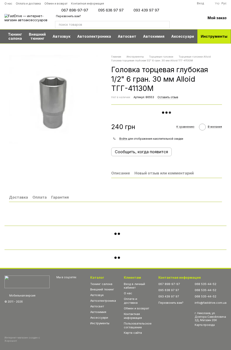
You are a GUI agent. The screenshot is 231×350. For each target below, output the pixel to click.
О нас (8, 3)
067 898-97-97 (74, 10)
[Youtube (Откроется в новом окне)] (170, 3)
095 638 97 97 (111, 10)
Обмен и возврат (55, 3)
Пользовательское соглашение (138, 325)
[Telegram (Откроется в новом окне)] (176, 3)
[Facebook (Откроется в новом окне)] (164, 3)
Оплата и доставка (28, 3)
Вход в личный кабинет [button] (134, 286)
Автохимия (153, 36)
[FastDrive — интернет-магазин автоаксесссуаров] (27, 281)
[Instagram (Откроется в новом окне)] (151, 3)
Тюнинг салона (15, 36)
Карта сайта (133, 332)
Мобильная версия (22, 295)
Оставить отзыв (167, 97)
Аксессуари (182, 36)
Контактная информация (87, 3)
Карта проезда (205, 325)
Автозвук (61, 36)
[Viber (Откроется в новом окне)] (183, 3)
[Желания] (190, 18)
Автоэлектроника (94, 36)
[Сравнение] (178, 18)
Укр (217, 3)
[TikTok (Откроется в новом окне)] (157, 3)
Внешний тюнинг (37, 36)
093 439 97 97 (146, 10)
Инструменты (214, 36)
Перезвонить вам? (68, 16)
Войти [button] (123, 138)
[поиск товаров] (166, 24)
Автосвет (127, 36)
